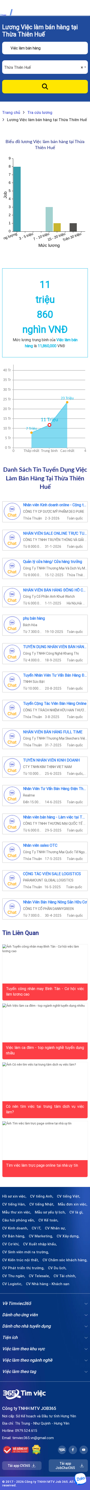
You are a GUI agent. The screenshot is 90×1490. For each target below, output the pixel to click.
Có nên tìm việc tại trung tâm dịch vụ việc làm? (45, 1109)
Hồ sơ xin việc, (14, 1196)
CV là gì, (76, 1212)
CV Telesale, (39, 1276)
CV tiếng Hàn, (14, 1204)
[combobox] (45, 67)
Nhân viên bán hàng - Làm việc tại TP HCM (55, 817)
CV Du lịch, (57, 1268)
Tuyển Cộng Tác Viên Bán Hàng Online (54, 703)
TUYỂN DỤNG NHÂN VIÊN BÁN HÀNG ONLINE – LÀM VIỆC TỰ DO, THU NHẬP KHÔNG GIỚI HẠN (55, 647)
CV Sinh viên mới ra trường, (25, 1252)
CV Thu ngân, (13, 1276)
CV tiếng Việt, (68, 1196)
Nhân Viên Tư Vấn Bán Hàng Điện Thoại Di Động (55, 789)
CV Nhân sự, (55, 1228)
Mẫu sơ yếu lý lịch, (50, 1212)
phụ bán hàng (34, 618)
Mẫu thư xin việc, (16, 1212)
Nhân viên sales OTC (40, 845)
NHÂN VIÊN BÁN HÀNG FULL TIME (52, 732)
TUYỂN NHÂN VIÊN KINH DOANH (51, 760)
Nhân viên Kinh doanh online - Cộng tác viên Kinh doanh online (55, 505)
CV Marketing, (41, 1236)
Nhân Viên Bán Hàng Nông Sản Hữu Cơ (55, 902)
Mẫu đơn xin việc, (72, 1204)
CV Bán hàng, (13, 1236)
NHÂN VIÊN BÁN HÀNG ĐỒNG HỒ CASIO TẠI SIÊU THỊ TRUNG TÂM (55, 590)
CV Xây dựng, (68, 1236)
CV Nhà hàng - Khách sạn (47, 1284)
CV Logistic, (12, 1284)
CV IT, (36, 1228)
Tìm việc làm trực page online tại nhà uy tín (42, 1165)
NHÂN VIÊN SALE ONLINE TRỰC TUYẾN (55, 533)
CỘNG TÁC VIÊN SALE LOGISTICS (52, 874)
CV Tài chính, (65, 1276)
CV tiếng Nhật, (41, 1204)
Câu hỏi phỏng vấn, (18, 1220)
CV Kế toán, (48, 1220)
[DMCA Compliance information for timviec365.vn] (36, 1450)
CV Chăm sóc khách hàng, (64, 1260)
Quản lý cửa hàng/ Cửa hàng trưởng (52, 562)
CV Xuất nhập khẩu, (40, 1244)
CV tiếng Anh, (41, 1196)
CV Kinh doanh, (15, 1228)
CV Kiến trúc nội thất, (20, 1260)
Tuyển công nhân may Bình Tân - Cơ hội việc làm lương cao (45, 991)
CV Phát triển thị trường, (23, 1268)
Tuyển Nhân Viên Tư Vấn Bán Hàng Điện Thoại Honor (55, 675)
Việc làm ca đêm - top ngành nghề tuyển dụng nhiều (45, 1050)
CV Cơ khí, (10, 1244)
